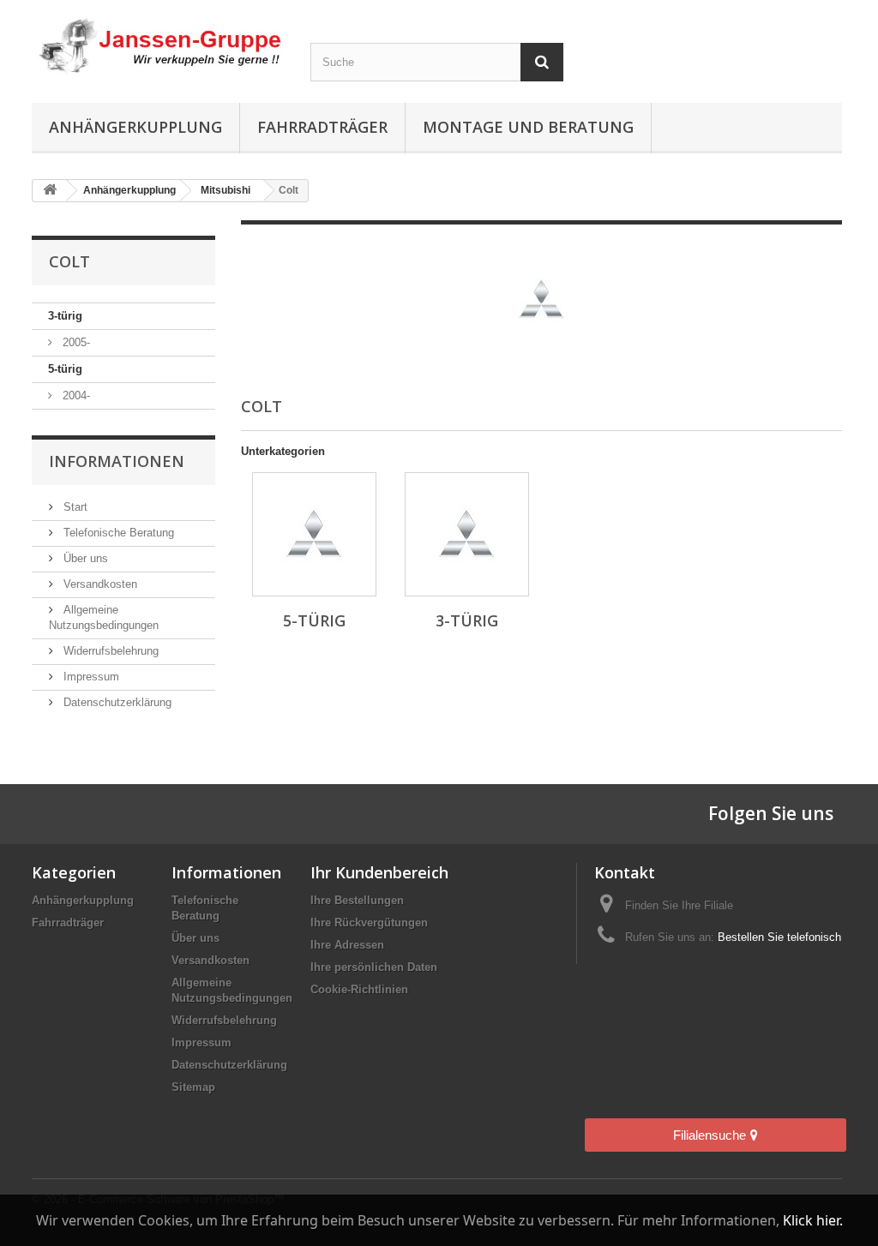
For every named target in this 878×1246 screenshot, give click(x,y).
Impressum (89, 676)
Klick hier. (813, 1220)
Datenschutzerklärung (115, 702)
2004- (74, 395)
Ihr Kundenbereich (379, 872)
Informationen (116, 461)
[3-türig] (467, 534)
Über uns (84, 558)
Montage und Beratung (528, 127)
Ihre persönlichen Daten (373, 967)
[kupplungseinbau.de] (158, 46)
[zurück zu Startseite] (49, 190)
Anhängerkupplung (135, 127)
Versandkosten (98, 584)
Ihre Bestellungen (357, 900)
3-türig (65, 315)
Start (73, 506)
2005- (74, 342)
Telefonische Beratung (117, 532)
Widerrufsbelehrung (109, 650)
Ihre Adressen (347, 944)
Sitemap (193, 1087)
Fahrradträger (322, 127)
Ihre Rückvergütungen (369, 922)
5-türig (65, 368)
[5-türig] (314, 534)
